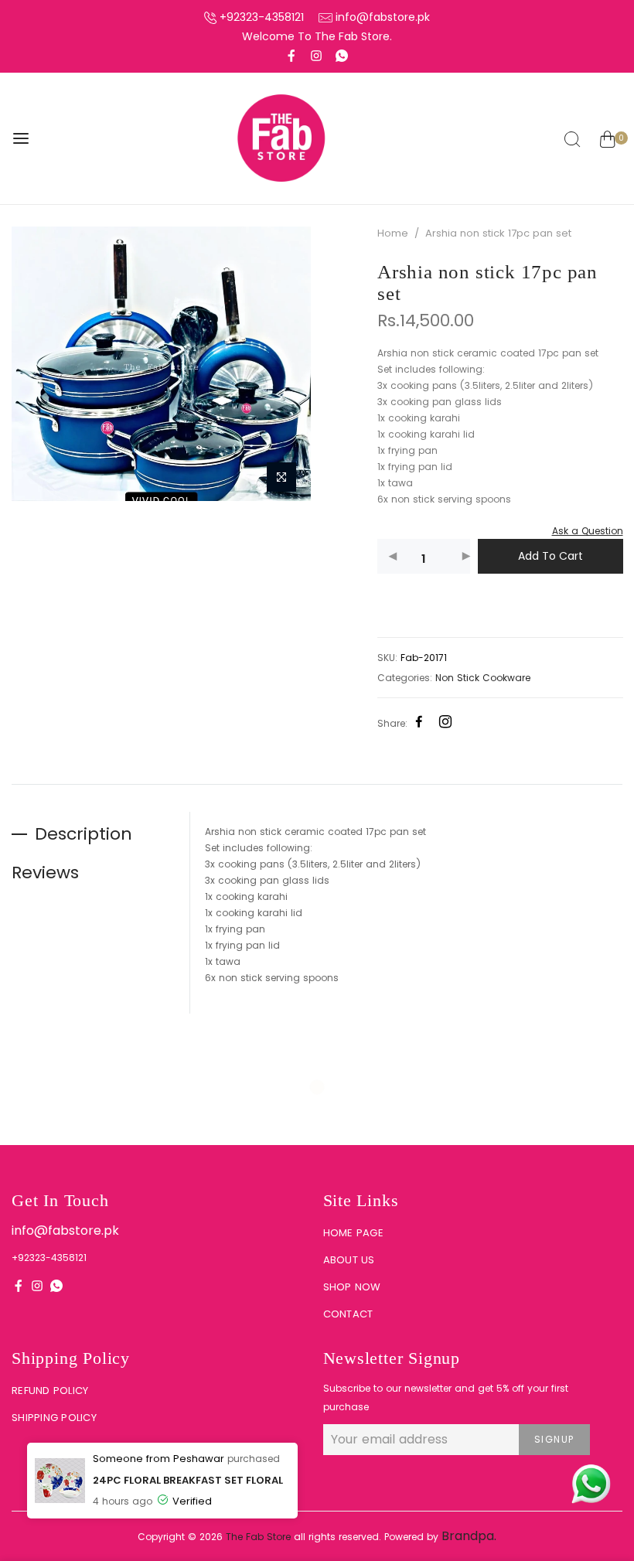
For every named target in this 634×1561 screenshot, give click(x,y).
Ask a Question (586, 530)
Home (392, 233)
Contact (348, 1314)
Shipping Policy (54, 1417)
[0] (607, 141)
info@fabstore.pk (383, 17)
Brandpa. (468, 1536)
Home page (353, 1232)
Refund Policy (50, 1390)
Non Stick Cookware (482, 677)
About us (349, 1260)
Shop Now (352, 1287)
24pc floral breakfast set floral (188, 1480)
